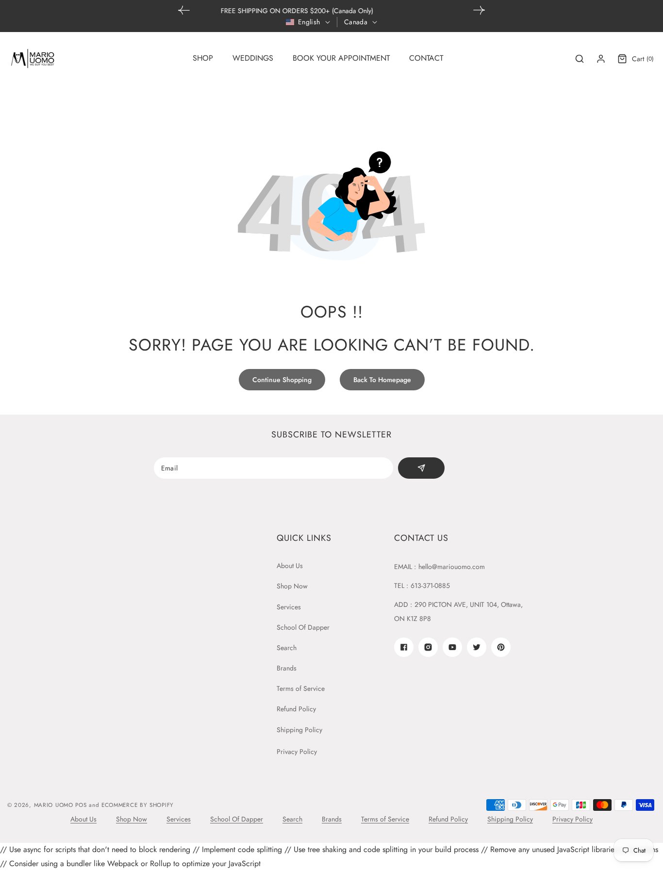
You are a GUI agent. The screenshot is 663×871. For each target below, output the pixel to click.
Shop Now (292, 586)
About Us (290, 565)
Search (287, 648)
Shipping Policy (299, 730)
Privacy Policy (297, 751)
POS (80, 805)
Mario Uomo (53, 805)
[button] (479, 10)
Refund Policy (296, 709)
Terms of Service (301, 688)
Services (289, 607)
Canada (355, 22)
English (309, 22)
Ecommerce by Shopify (137, 805)
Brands (287, 668)
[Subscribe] (421, 468)
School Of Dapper (303, 627)
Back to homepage (382, 380)
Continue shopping (282, 380)
